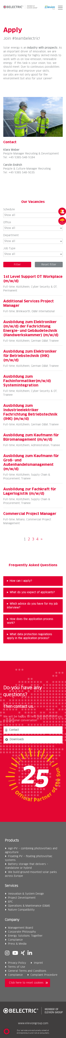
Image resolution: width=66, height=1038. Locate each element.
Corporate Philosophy (22, 932)
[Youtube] (15, 953)
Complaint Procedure (43, 975)
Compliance (15, 940)
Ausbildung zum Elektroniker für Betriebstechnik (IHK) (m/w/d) (30, 356)
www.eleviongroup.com (33, 1023)
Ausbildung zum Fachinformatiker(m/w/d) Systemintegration (27, 381)
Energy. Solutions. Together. (25, 936)
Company (12, 920)
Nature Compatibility (21, 910)
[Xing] (23, 953)
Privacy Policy (17, 963)
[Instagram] (7, 953)
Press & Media (17, 944)
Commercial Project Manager (29, 514)
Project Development (22, 898)
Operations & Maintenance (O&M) (29, 906)
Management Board (20, 928)
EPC (10, 902)
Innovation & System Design (26, 894)
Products (12, 840)
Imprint (38, 963)
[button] (60, 7)
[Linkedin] (29, 953)
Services (11, 886)
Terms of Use (16, 967)
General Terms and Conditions (27, 971)
